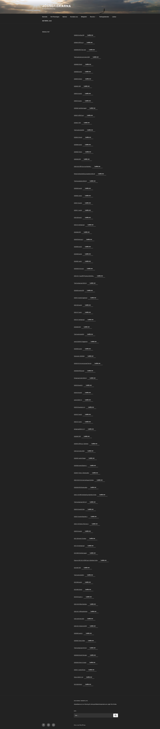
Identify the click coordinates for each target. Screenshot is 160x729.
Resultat (92, 17)
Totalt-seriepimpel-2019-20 (80, 648)
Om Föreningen (54, 17)
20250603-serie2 (78, 144)
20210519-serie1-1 (78, 597)
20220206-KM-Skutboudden (80, 487)
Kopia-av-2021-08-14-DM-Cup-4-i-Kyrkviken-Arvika (86, 560)
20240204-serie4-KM (79, 290)
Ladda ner (90, 35)
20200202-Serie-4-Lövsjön (80, 662)
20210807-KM (77, 567)
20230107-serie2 (78, 414)
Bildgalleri (84, 17)
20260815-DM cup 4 (79, 42)
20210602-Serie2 (78, 589)
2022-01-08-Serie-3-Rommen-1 (81, 524)
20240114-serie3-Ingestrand (80, 297)
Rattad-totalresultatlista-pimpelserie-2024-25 (84, 174)
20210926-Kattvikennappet (80, 553)
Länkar (114, 17)
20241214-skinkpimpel (79, 225)
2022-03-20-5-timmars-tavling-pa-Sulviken (84, 480)
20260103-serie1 (78, 101)
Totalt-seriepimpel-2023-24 (80, 283)
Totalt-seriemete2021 (79, 575)
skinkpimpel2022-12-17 (79, 429)
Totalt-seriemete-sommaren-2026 (82, 57)
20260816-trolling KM (79, 35)
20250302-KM (77, 159)
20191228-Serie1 (78, 684)
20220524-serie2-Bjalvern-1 (80, 465)
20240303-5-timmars (79, 268)
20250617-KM (77, 122)
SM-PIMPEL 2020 (47, 21)
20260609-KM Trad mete (80, 49)
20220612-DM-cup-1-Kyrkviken (81, 443)
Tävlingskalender (104, 17)
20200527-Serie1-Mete (79, 640)
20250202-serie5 (78, 188)
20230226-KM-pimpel (79, 370)
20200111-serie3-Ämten (79, 670)
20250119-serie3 (78, 203)
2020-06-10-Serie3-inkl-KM (80, 626)
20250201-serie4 (78, 195)
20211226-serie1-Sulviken (80, 538)
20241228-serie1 (78, 217)
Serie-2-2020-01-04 (78, 677)
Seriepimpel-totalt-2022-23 (80, 378)
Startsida (44, 17)
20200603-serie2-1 (78, 633)
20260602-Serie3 (78, 64)
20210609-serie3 (78, 582)
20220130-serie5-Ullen (79, 509)
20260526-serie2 (78, 71)
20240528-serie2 (78, 254)
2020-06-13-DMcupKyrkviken (80, 611)
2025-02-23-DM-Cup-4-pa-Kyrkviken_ (82, 166)
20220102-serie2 (78, 531)
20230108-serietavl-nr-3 (79, 407)
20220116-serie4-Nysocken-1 (81, 516)
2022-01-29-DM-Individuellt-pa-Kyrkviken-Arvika (85, 494)
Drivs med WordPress (79, 725)
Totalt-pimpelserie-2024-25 (80, 181)
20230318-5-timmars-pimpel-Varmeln (82, 363)
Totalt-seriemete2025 (79, 130)
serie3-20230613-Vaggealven (81, 341)
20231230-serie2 (78, 305)
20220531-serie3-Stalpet (80, 458)
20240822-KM (77, 232)
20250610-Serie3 (78, 137)
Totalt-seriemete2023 (79, 334)
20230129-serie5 (78, 392)
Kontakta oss (74, 17)
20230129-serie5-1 (78, 385)
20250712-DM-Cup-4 (79, 115)
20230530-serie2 (78, 349)
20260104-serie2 (78, 93)
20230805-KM (77, 327)
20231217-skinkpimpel (79, 319)
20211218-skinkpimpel (79, 545)
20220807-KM (77, 436)
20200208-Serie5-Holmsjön (80, 655)
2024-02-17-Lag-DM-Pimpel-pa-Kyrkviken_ (84, 276)
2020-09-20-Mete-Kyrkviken (80, 604)
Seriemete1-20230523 (79, 356)
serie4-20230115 (78, 400)
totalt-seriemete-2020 (79, 618)
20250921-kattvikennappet (80, 108)
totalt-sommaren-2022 (79, 451)
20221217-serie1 (78, 421)
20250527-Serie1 (78, 152)
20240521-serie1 (78, 261)
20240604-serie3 (78, 246)
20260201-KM (77, 86)
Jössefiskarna (56, 6)
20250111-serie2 (78, 210)
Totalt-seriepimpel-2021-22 (80, 502)
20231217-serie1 (78, 312)
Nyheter (65, 17)
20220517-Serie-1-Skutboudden (81, 473)
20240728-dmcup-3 (78, 239)
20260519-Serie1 (78, 79)
